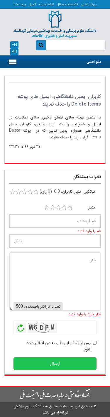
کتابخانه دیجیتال (67, 4)
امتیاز (92, 207)
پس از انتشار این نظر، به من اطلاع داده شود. (59, 346)
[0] (12, 191)
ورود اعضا (19, 4)
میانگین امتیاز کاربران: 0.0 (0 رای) (68, 191)
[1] (46, 207)
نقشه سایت (46, 4)
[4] (64, 207)
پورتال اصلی (89, 4)
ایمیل (32, 4)
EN (14, 44)
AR (14, 51)
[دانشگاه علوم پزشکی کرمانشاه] (55, 23)
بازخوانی (21, 326)
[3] (58, 207)
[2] (52, 207)
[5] (70, 207)
